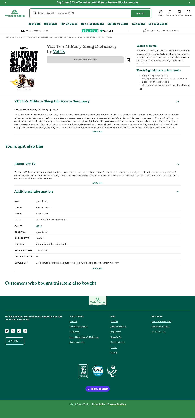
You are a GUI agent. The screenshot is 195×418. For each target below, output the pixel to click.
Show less (97, 132)
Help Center (116, 332)
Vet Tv (59, 52)
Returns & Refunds (118, 326)
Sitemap (114, 352)
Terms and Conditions (117, 404)
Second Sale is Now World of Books (84, 337)
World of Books (83, 404)
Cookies (114, 347)
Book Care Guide (159, 332)
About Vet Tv (24, 164)
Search (140, 13)
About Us (73, 321)
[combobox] (90, 13)
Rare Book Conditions (160, 326)
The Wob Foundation (78, 326)
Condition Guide (117, 342)
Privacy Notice (98, 404)
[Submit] (34, 13)
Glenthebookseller (77, 342)
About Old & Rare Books (161, 321)
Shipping (114, 321)
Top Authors (74, 332)
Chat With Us (116, 337)
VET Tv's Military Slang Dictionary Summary (52, 101)
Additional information (33, 192)
